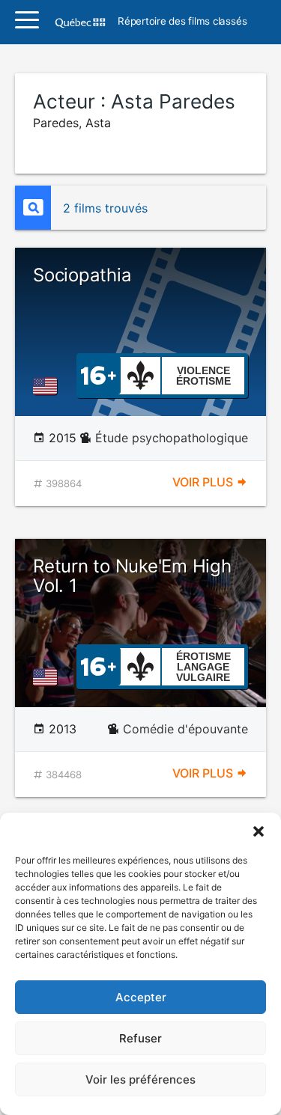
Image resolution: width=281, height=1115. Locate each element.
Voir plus (204, 481)
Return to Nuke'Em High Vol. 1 (132, 575)
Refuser (140, 1038)
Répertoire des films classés (182, 21)
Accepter (140, 997)
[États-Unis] (48, 386)
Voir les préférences (140, 1079)
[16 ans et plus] (98, 374)
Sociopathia (82, 275)
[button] (258, 831)
